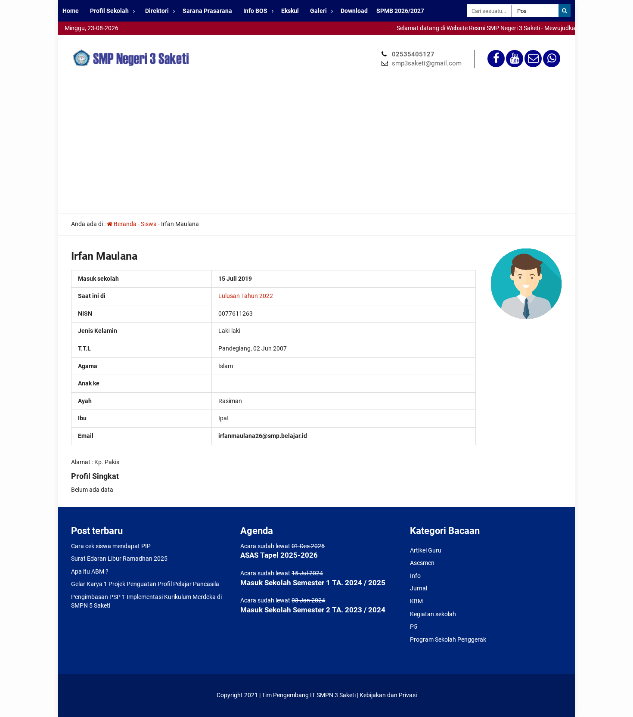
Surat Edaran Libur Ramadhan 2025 (119, 558)
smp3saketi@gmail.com (427, 63)
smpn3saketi (75, 38)
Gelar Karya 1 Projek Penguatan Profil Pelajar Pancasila (145, 583)
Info (415, 575)
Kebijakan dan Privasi (388, 695)
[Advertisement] (316, 148)
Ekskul (290, 10)
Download (354, 10)
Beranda (124, 223)
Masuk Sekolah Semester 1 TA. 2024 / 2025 (312, 582)
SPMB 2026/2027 (400, 10)
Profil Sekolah (109, 10)
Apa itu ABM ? (90, 571)
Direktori (157, 10)
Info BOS (255, 10)
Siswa (149, 223)
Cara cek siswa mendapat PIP (111, 546)
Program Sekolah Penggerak (448, 639)
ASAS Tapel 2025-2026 (279, 555)
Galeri (318, 10)
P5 (413, 626)
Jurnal (418, 588)
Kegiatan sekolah (433, 614)
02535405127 (413, 54)
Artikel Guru (425, 550)
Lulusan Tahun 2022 (245, 295)
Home (70, 10)
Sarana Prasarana (207, 10)
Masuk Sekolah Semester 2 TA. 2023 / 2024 (312, 609)
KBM (416, 601)
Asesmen (422, 562)
